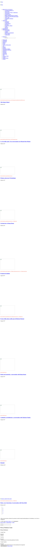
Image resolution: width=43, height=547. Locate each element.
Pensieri (4, 46)
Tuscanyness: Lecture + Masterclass (11, 12)
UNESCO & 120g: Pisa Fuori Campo (11, 16)
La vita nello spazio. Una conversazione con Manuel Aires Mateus (15, 141)
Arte (3, 45)
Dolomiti (2, 462)
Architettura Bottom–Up (9, 10)
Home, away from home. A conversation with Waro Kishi (13, 502)
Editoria (4, 42)
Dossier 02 (4, 41)
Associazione (7, 30)
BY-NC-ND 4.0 (8, 521)
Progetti (4, 57)
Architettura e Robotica (9, 18)
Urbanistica (7, 22)
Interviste (6, 27)
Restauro (4, 47)
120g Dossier (7, 13)
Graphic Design (8, 23)
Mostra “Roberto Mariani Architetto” (11, 15)
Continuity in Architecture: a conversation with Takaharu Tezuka (15, 417)
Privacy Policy (7, 33)
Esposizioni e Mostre (8, 25)
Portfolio (5, 28)
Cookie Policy (7, 34)
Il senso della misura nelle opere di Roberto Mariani (12, 318)
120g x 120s (7, 17)
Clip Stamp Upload (4, 102)
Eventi (6, 19)
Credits (13, 522)
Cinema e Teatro (6, 56)
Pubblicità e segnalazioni (9, 32)
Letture (6, 26)
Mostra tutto (5, 39)
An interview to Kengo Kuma (7, 223)
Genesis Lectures (8, 14)
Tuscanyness (7, 11)
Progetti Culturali (7, 9)
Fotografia (7, 24)
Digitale (4, 59)
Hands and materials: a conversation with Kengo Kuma (13, 374)
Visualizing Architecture (7, 49)
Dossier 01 (4, 50)
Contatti (6, 31)
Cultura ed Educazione (7, 44)
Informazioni (6, 29)
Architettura (7, 21)
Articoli (5, 20)
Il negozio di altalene (5, 273)
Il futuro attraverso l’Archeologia (8, 178)
